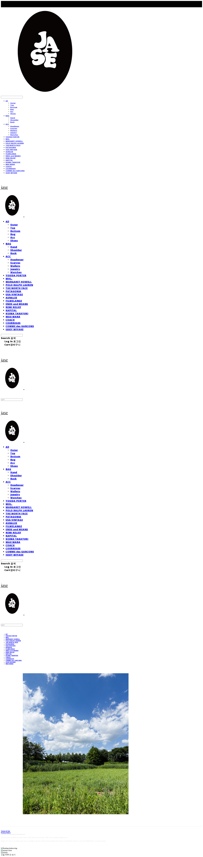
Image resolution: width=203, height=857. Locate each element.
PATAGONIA (11, 147)
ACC (7, 124)
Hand (12, 118)
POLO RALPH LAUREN (15, 143)
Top (12, 105)
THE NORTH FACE (13, 145)
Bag (12, 109)
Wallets (13, 130)
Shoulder (14, 120)
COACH (9, 166)
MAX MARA (10, 164)
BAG (7, 116)
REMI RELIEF (11, 158)
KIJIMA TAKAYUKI (13, 162)
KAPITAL (9, 160)
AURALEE (9, 152)
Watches (14, 135)
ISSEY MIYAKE (11, 173)
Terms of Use (5, 831)
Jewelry (13, 133)
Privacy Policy (5, 833)
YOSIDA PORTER (13, 137)
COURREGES (11, 169)
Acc (11, 111)
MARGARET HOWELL (14, 141)
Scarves (13, 128)
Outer (13, 103)
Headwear (14, 126)
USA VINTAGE (11, 149)
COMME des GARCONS (15, 171)
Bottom (13, 107)
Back (12, 122)
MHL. (8, 139)
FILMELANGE (11, 154)
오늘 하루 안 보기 (8, 855)
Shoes (13, 114)
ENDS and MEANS (13, 156)
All (7, 101)
